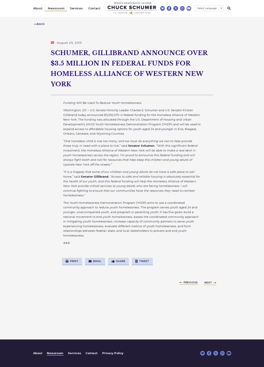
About (37, 8)
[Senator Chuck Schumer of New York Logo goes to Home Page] (132, 8)
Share (120, 261)
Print (74, 261)
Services (76, 8)
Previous (191, 282)
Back (41, 24)
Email (97, 261)
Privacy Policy (113, 353)
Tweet (144, 261)
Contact (94, 8)
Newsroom (56, 8)
